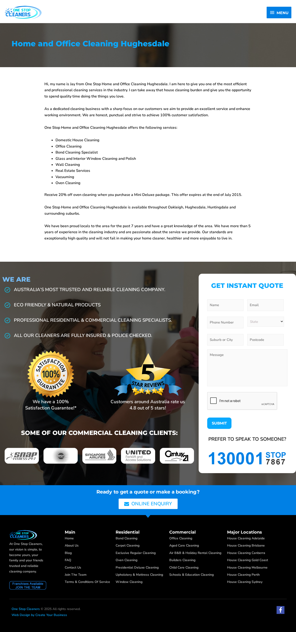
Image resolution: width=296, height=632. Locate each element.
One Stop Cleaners (26, 609)
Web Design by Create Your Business (39, 615)
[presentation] (242, 401)
